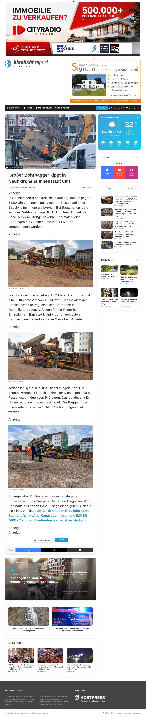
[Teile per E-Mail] (80, 550)
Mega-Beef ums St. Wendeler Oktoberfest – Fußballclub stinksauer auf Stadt (31, 580)
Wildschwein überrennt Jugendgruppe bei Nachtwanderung (128, 279)
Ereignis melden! (45, 108)
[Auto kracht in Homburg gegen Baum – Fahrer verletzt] (107, 245)
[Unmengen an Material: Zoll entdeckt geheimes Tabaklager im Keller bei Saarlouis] (107, 225)
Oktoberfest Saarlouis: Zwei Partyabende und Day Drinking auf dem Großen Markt (50, 667)
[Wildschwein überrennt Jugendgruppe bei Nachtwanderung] (129, 270)
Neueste (130, 189)
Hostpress (45, 713)
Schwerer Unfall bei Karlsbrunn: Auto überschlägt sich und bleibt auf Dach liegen (79, 667)
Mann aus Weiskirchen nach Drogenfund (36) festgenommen (109, 301)
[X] (54, 550)
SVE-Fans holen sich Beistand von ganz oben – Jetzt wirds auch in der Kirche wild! (21, 667)
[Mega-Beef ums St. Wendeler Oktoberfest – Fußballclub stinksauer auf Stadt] (107, 235)
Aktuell (13, 571)
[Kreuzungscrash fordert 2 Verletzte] (109, 268)
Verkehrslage (63, 108)
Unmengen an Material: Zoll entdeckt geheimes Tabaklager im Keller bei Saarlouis (125, 224)
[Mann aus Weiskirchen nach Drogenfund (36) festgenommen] (109, 292)
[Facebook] (28, 550)
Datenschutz (136, 713)
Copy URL (61, 540)
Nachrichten (13, 108)
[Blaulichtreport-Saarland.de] (26, 64)
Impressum (127, 713)
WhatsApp (102, 108)
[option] (50, 579)
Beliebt (108, 189)
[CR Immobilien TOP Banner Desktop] (73, 29)
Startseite (120, 713)
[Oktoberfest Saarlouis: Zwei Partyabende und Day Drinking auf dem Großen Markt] (50, 655)
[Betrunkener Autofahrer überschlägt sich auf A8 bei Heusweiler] (129, 292)
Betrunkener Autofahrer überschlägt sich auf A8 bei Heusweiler (129, 301)
